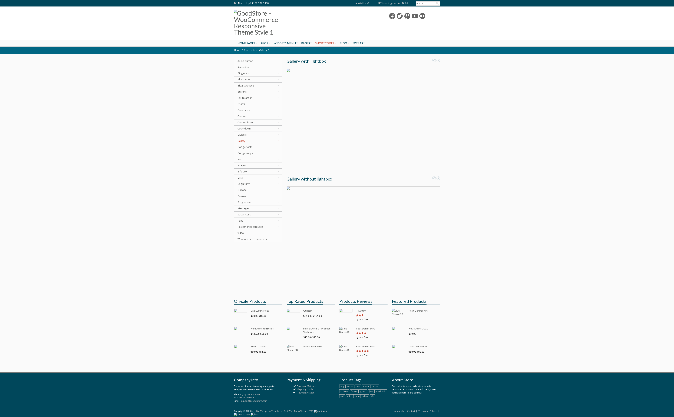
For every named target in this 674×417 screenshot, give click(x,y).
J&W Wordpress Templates (268, 411)
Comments (243, 110)
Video (240, 233)
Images (241, 165)
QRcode (242, 190)
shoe (357, 396)
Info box (242, 171)
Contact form (245, 122)
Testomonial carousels (250, 226)
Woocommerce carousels (252, 239)
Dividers (242, 134)
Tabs (240, 220)
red (342, 396)
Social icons (244, 214)
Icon (239, 159)
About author (245, 61)
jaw (371, 391)
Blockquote (243, 79)
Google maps (245, 153)
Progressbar (244, 202)
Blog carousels (245, 85)
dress (375, 386)
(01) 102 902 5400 (251, 394)
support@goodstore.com (254, 400)
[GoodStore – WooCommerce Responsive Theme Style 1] (267, 22)
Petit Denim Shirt (365, 328)
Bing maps (243, 73)
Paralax (241, 196)
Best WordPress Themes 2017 (298, 411)
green (363, 391)
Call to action (244, 97)
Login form (243, 183)
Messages (243, 208)
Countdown (244, 128)
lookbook (381, 391)
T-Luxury (361, 310)
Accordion (243, 67)
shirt (349, 396)
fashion (344, 391)
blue (358, 386)
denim (366, 386)
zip (372, 396)
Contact (241, 116)
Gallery (263, 50)
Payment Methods (306, 386)
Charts (241, 104)
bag (342, 386)
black (350, 386)
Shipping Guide (305, 389)
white (365, 396)
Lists (240, 177)
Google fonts (244, 147)
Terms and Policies (427, 411)
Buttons (242, 91)
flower (354, 391)
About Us (399, 411)
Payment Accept (305, 392)
